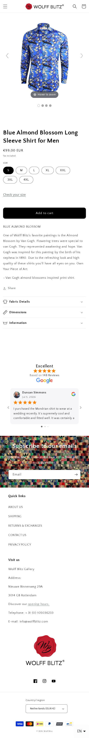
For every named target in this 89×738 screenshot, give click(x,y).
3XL (10, 179)
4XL (26, 179)
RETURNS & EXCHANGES (25, 525)
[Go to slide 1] (41, 426)
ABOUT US (15, 507)
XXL (63, 170)
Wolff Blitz (48, 731)
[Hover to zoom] (44, 57)
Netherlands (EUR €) (42, 708)
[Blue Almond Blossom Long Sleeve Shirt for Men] (38, 105)
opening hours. (38, 604)
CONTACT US (17, 535)
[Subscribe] (76, 474)
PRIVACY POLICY (19, 544)
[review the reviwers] (73, 395)
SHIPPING (15, 516)
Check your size (14, 195)
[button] (5, 6)
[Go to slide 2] (45, 426)
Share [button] (12, 288)
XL (47, 170)
